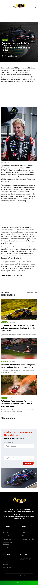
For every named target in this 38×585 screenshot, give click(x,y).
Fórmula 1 (6, 536)
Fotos (23, 532)
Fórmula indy (7, 539)
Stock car (5, 547)
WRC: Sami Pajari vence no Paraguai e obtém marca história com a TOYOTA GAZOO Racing (16, 403)
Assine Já (19, 582)
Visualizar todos (31, 292)
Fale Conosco (7, 567)
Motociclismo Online (28, 539)
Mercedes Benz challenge (7, 543)
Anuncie (5, 564)
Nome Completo (8, 442)
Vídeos (24, 536)
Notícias (5, 40)
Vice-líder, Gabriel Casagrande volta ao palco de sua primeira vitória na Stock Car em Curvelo (18, 328)
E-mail (6, 454)
